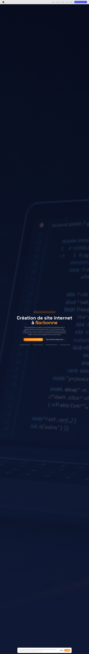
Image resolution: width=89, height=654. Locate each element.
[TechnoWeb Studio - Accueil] (3, 2)
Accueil (53, 2)
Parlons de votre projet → (80, 2)
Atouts (62, 2)
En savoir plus (39, 651)
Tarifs (67, 2)
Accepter (67, 650)
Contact (71, 2)
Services (58, 2)
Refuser (61, 650)
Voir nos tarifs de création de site (54, 339)
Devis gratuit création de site (33, 339)
